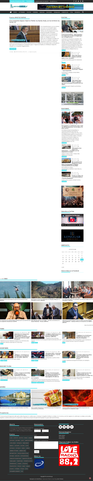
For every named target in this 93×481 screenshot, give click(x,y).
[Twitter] (68, 427)
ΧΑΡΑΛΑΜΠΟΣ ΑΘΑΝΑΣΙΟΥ (15, 471)
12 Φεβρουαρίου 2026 (81, 332)
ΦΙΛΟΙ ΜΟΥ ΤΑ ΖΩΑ (4, 380)
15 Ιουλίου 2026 (76, 145)
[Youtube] (72, 427)
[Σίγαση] (79, 225)
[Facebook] (61, 427)
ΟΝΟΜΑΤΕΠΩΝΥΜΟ (39, 428)
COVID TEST (16, 437)
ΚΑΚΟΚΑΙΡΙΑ (17, 445)
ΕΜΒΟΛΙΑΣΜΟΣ (26, 443)
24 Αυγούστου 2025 (81, 369)
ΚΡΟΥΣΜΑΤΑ (18, 448)
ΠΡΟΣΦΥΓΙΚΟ (25, 463)
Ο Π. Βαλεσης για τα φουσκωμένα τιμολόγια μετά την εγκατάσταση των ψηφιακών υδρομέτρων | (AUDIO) (15, 321)
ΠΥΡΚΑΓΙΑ (19, 466)
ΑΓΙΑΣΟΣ (25, 437)
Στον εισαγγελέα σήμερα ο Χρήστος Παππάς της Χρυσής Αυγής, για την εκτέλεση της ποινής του (34, 21)
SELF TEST (21, 437)
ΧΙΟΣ (22, 471)
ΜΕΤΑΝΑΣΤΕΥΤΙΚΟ (13, 453)
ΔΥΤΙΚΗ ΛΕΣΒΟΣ (13, 443)
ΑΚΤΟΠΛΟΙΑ (12, 440)
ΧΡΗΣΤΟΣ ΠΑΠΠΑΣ (18, 51)
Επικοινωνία (61, 438)
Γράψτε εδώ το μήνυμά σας (41, 440)
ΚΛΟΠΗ (27, 445)
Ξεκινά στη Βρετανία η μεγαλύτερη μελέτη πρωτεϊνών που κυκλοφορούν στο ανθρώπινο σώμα (75, 408)
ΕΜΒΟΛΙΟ (11, 445)
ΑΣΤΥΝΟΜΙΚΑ (22, 12)
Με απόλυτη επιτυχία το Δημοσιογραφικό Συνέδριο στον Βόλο (14, 407)
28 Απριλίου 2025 (80, 351)
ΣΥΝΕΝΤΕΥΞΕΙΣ (65, 12)
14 (75, 257)
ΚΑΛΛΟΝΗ (22, 445)
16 (81, 257)
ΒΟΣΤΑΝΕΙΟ (18, 440)
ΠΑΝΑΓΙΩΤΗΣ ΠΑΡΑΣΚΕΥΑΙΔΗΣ (15, 458)
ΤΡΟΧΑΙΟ (22, 468)
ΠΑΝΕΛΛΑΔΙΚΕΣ (13, 461)
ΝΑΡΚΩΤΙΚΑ (17, 455)
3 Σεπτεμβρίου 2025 (50, 369)
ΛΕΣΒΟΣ (15, 12)
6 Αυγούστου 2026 (66, 32)
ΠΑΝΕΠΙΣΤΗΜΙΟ (20, 461)
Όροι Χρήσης (62, 436)
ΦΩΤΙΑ (26, 468)
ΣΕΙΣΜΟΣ (28, 466)
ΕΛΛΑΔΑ (12, 51)
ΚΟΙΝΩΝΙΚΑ (35, 12)
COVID (11, 437)
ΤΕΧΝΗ (2, 343)
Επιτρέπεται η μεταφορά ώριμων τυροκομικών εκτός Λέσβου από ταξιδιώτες (38, 1)
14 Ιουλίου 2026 (76, 158)
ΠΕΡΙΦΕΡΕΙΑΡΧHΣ (13, 463)
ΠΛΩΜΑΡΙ (19, 463)
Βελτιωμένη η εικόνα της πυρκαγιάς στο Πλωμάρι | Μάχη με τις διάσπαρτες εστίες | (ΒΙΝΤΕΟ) (45, 300)
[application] (72, 220)
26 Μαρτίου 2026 (49, 332)
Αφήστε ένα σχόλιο (33, 51)
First (35, 432)
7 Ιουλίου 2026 (75, 172)
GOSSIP (2, 360)
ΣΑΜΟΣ (23, 466)
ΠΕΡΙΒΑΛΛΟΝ (57, 12)
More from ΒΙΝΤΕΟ (88, 325)
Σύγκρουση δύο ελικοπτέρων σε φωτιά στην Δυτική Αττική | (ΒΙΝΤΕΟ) (13, 300)
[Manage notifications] (90, 478)
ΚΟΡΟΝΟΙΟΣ (12, 448)
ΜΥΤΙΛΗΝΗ (12, 455)
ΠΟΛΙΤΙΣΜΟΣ (49, 12)
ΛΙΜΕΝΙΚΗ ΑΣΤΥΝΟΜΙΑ (14, 450)
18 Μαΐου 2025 (49, 351)
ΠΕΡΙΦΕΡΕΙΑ (77, 12)
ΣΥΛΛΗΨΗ (12, 468)
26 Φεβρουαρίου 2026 (19, 351)
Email (35, 435)
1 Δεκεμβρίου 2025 (18, 369)
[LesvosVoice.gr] (10, 12)
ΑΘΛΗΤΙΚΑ (42, 12)
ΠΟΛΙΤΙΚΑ (29, 12)
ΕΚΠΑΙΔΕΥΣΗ (19, 443)
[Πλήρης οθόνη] (81, 225)
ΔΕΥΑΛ (22, 440)
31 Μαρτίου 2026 (18, 332)
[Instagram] (64, 427)
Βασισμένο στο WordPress (36, 479)
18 (66, 259)
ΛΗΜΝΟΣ (27, 448)
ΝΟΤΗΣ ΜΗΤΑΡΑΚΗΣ (24, 455)
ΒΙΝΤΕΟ (33, 342)
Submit (36, 451)
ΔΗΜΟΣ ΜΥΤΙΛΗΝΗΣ (29, 440)
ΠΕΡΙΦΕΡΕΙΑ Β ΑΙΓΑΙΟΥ (28, 461)
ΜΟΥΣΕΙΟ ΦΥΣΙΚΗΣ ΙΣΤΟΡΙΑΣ (23, 453)
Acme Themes (60, 479)
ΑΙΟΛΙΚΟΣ (30, 437)
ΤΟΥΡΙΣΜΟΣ (17, 468)
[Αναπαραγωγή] (63, 225)
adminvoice (20, 24)
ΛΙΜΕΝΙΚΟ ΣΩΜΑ (22, 450)
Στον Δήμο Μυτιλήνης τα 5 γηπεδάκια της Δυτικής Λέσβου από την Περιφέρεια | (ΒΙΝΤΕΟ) (77, 300)
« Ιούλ (62, 267)
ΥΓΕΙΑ (71, 12)
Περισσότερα (13, 48)
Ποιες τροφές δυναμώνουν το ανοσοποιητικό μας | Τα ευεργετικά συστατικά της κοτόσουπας (46, 408)
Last (43, 432)
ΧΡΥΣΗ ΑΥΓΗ (25, 51)
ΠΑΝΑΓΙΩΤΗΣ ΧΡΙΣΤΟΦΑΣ (27, 458)
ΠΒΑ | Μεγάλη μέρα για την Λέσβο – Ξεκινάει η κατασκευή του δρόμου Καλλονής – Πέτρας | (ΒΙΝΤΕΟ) (45, 321)
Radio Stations (62, 435)
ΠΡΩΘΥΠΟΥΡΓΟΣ (13, 466)
